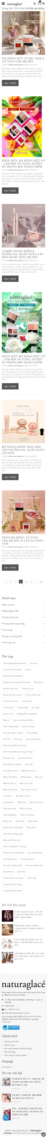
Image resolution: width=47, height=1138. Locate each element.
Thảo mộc (32, 878)
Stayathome (8, 871)
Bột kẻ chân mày (10, 688)
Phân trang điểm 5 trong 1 (15, 846)
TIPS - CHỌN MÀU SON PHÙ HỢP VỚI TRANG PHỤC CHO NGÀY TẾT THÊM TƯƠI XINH (27, 1111)
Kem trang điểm (33, 739)
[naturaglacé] (23, 984)
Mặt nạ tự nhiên (10, 789)
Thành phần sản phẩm (13, 878)
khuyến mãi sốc (25, 758)
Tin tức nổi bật (12, 1073)
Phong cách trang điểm (13, 852)
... (36, 581)
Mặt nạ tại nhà (26, 783)
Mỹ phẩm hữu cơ (23, 795)
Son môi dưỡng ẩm (34, 865)
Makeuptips (26, 777)
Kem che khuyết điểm (23, 720)
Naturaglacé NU (11, 611)
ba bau (28, 669)
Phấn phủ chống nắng (13, 833)
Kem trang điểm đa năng (14, 745)
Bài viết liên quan (14, 905)
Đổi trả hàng (9, 1051)
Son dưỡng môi (10, 859)
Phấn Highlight (10, 814)
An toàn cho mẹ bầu (12, 669)
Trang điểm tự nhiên (12, 890)
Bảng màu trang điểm (13, 676)
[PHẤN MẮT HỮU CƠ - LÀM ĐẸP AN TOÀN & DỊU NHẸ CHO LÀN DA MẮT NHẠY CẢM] (6, 1081)
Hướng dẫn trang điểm (27, 713)
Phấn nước (32, 821)
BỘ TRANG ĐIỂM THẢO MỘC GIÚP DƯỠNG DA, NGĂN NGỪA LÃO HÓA (23, 450)
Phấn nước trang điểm (13, 827)
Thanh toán (9, 1045)
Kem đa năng (28, 726)
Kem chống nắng (10, 726)
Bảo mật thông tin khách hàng (17, 1048)
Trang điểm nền (10, 617)
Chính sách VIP (11, 1041)
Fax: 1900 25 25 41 (12, 1009)
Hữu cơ (6, 720)
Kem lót (6, 739)
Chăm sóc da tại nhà (12, 694)
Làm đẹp (29, 764)
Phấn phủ (31, 827)
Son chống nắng (35, 852)
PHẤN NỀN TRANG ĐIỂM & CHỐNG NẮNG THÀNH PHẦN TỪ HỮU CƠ (29, 928)
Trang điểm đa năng (12, 884)
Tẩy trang (8, 630)
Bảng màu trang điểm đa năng (16, 682)
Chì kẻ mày (8, 707)
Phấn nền (20, 821)
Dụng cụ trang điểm (12, 636)
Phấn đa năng (26, 808)
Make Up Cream (29, 770)
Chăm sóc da (27, 688)
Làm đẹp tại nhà (10, 770)
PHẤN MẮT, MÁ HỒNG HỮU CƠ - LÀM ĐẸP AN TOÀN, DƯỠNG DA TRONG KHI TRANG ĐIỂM (23, 163)
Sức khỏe (22, 871)
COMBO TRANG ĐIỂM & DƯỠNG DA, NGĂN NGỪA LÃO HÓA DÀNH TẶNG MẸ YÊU (22, 254)
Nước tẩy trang (36, 802)
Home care (8, 713)
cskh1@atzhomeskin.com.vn (17, 1013)
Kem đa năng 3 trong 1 (13, 732)
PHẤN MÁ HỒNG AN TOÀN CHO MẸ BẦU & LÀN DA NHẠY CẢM (22, 540)
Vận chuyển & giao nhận (15, 1055)
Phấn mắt (7, 821)
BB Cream (38, 682)
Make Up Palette (10, 777)
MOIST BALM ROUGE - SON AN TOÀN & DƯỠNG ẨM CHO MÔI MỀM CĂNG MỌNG (28, 914)
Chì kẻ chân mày (32, 694)
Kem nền (18, 739)
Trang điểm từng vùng (14, 623)
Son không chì (27, 859)
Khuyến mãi (8, 758)
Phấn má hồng (27, 814)
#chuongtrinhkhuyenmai (14, 663)
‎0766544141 (9, 1006)
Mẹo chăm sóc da (29, 789)
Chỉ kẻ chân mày (10, 701)
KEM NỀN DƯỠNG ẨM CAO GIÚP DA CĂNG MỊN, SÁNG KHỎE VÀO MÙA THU (29, 956)
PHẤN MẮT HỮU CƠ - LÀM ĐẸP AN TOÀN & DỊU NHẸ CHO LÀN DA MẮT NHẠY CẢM (28, 1082)
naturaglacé (8, 802)
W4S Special (9, 642)
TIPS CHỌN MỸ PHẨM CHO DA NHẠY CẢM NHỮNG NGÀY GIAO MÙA (28, 942)
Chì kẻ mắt (27, 701)
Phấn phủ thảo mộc (12, 840)
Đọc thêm (10, 83)
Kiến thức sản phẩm (12, 764)
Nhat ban (22, 802)
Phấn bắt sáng (9, 808)
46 (41, 581)
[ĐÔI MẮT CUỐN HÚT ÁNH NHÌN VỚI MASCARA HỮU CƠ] (6, 1097)
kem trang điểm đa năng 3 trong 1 (18, 751)
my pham (7, 795)
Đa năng (35, 707)
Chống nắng (22, 707)
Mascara (39, 777)
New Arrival (9, 604)
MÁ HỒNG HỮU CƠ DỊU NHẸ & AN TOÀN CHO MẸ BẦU (23, 59)
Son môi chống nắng (12, 865)
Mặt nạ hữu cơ (9, 783)
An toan (33, 663)
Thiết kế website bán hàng (23, 1133)
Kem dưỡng (32, 732)
